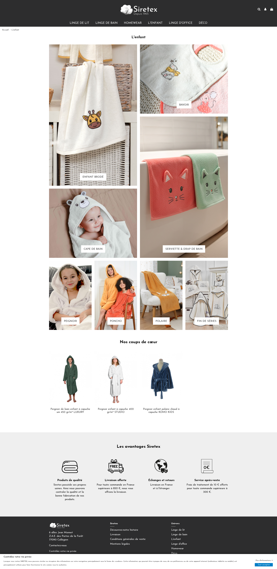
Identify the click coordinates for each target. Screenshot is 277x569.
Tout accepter (264, 565)
